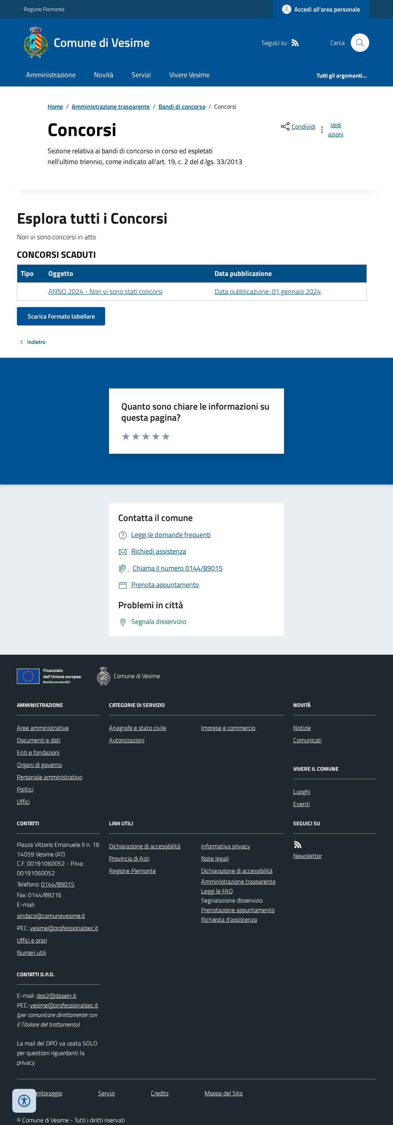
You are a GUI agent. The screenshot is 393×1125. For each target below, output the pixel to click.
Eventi (301, 803)
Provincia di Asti (129, 858)
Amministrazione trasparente (111, 106)
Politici (25, 789)
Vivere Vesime (189, 75)
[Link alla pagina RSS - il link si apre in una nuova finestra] (295, 43)
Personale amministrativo (49, 777)
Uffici (23, 801)
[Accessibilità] (24, 1101)
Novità (103, 75)
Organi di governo (39, 764)
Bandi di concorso (182, 106)
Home (55, 106)
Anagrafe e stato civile (137, 727)
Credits (159, 1093)
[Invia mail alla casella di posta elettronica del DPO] (56, 996)
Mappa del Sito (224, 1093)
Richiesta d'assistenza (229, 919)
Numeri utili (31, 952)
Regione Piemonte (44, 9)
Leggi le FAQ (217, 891)
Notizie (302, 727)
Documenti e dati (38, 740)
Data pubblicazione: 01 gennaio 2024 (268, 291)
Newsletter (307, 855)
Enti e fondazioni (38, 752)
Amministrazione (51, 75)
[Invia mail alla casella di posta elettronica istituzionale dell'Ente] (51, 915)
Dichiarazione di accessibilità (144, 846)
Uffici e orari (32, 940)
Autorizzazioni (126, 740)
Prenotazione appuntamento (237, 909)
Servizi (141, 75)
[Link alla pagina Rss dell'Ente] (297, 845)
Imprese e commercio (228, 727)
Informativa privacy (225, 846)
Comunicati (307, 740)
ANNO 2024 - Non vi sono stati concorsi (105, 291)
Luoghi (301, 791)
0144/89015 (57, 884)
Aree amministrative (43, 727)
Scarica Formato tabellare (61, 316)
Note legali (215, 858)
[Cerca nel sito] (357, 42)
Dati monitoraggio (39, 1093)
